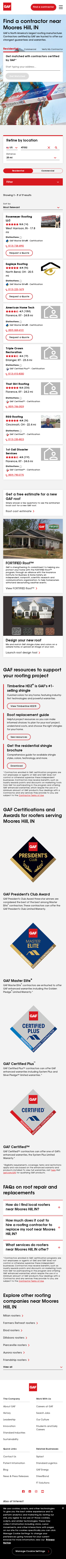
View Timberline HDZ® (24, 706)
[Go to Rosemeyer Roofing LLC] (50, 221)
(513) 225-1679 (15, 290)
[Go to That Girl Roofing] (50, 388)
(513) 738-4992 (15, 246)
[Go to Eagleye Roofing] (50, 268)
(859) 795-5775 (15, 475)
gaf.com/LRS (9, 1173)
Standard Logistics (46, 1463)
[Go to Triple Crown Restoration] (50, 353)
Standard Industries (14, 1433)
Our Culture (42, 1420)
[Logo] (7, 10)
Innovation (9, 1426)
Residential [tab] (10, 49)
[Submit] (56, 145)
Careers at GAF (44, 1407)
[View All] (20, 237)
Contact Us (9, 1457)
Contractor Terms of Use (31, 796)
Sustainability (10, 1439)
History (7, 1413)
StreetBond (42, 1476)
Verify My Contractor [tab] (52, 49)
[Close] (63, 1508)
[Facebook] (23, 1491)
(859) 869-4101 (15, 330)
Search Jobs (43, 1413)
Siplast (40, 1457)
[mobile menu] (61, 7)
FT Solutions (43, 1483)
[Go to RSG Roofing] (50, 421)
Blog (5, 1470)
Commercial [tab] (30, 49)
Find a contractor (43, 7)
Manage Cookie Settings (30, 1551)
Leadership (9, 1420)
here (53, 1170)
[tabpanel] (33, 67)
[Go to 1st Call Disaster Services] (50, 454)
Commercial (47, 171)
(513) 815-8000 (15, 374)
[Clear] (48, 145)
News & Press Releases (16, 1476)
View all (7, 1367)
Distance (11, 154)
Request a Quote (19, 253)
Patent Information (14, 1463)
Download (17, 766)
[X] (30, 1491)
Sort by (6, 204)
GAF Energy (42, 1470)
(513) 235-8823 (15, 440)
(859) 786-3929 (15, 407)
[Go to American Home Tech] (50, 312)
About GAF (9, 1407)
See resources (19, 737)
